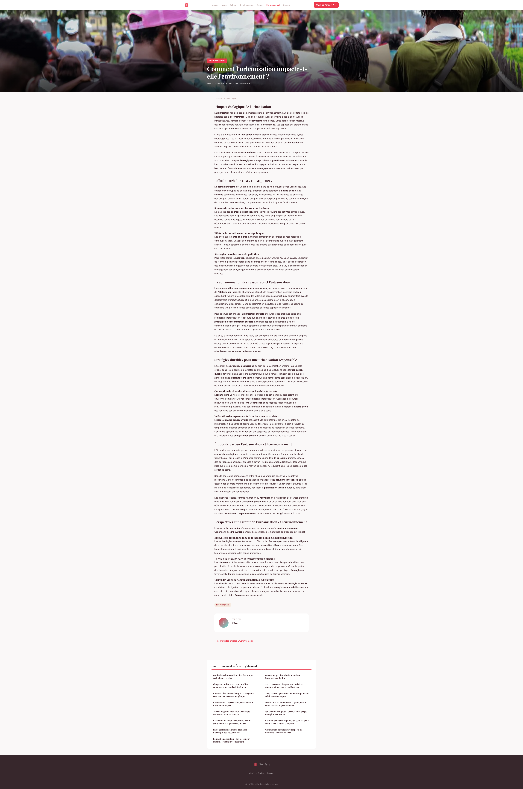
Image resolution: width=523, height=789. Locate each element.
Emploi (260, 5)
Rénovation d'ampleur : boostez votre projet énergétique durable (286, 713)
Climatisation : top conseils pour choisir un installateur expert (233, 704)
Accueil (215, 5)
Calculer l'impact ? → (326, 5)
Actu (224, 5)
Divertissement (246, 5)
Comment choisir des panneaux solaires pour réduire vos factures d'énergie (286, 722)
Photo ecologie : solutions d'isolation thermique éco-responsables (230, 731)
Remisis (264, 764)
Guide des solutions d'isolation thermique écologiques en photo (233, 677)
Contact (270, 773)
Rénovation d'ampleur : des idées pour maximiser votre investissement (231, 740)
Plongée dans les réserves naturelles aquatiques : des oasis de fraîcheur (230, 685)
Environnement (273, 5)
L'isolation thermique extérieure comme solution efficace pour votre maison (232, 722)
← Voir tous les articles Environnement (233, 641)
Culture (233, 5)
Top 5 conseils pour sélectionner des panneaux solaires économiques (287, 695)
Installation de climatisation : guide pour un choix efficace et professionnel (286, 704)
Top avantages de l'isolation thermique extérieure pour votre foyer (231, 713)
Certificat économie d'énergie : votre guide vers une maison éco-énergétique (233, 695)
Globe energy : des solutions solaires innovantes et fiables (282, 677)
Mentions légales (256, 773)
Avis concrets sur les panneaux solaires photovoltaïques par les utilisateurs (284, 685)
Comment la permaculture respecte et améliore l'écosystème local (283, 731)
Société (286, 5)
